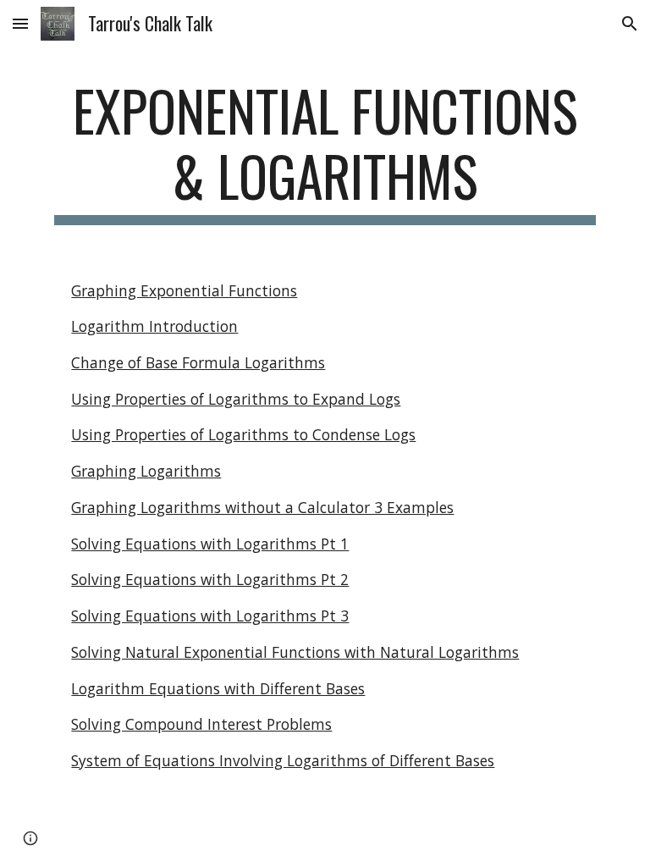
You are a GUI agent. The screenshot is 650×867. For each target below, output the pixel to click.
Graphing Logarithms (146, 471)
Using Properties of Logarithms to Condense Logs (243, 434)
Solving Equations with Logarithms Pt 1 (210, 543)
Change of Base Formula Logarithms (198, 362)
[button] (20, 23)
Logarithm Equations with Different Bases (218, 688)
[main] (324, 151)
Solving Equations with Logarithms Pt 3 (210, 615)
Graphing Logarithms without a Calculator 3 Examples (262, 507)
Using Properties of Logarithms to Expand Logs (235, 399)
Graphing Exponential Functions (184, 290)
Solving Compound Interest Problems (201, 724)
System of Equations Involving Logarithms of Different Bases (282, 760)
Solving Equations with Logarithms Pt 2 (210, 579)
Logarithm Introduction (154, 326)
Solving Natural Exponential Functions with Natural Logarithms (295, 652)
